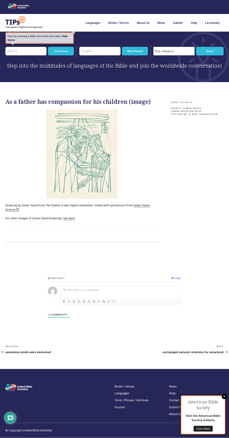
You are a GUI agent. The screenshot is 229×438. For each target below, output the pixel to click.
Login (177, 278)
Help (194, 23)
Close (224, 396)
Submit (178, 23)
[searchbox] (174, 51)
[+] (114, 301)
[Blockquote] (93, 301)
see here (69, 218)
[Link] (103, 301)
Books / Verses (118, 23)
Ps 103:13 (186, 102)
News (161, 23)
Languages (93, 23)
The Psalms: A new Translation (194, 114)
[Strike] (78, 301)
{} (108, 301)
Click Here (203, 429)
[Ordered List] (83, 301)
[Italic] (68, 301)
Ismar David (192, 108)
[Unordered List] (88, 301)
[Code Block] (98, 301)
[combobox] (174, 51)
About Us (143, 23)
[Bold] (63, 301)
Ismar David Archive (186, 111)
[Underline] (73, 301)
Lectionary (212, 23)
